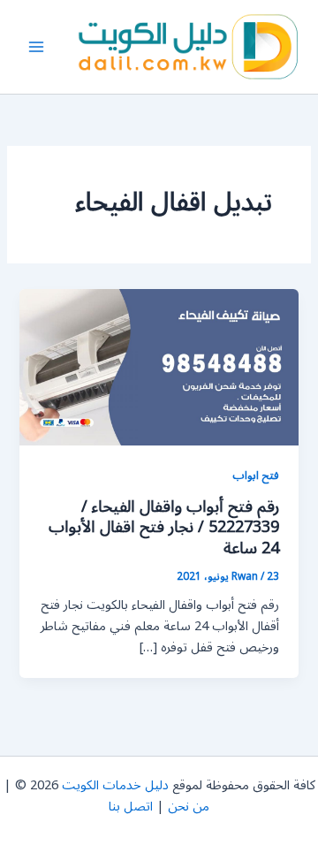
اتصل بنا (131, 806)
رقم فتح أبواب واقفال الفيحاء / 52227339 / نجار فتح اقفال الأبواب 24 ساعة (164, 527)
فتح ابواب (255, 475)
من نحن (188, 806)
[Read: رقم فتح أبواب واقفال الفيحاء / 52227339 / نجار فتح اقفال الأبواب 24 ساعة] (158, 366)
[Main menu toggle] (36, 46)
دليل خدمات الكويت (115, 785)
